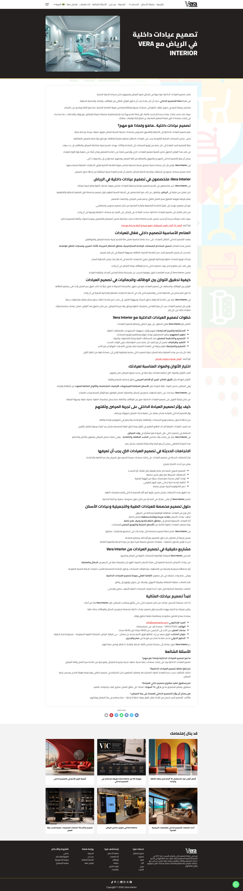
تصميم (141, 856)
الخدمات (135, 4)
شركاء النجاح (114, 866)
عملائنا (116, 863)
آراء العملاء (84, 4)
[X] (132, 715)
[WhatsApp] (121, 715)
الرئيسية (160, 4)
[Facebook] (137, 715)
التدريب (141, 869)
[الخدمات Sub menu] (130, 4)
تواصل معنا (72, 4)
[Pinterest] (111, 715)
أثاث (142, 863)
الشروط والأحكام (62, 856)
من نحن (112, 4)
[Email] (106, 715)
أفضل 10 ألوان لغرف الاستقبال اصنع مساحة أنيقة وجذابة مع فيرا (151, 225)
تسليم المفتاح (138, 853)
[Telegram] (116, 715)
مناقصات (115, 869)
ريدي (142, 866)
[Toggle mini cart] (47, 4)
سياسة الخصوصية (62, 860)
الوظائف (115, 860)
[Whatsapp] (235, 884)
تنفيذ (142, 860)
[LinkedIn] (126, 715)
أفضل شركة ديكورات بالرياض (168, 359)
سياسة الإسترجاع (62, 863)
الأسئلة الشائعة (99, 4)
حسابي (66, 853)
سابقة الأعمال (148, 4)
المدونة (121, 4)
